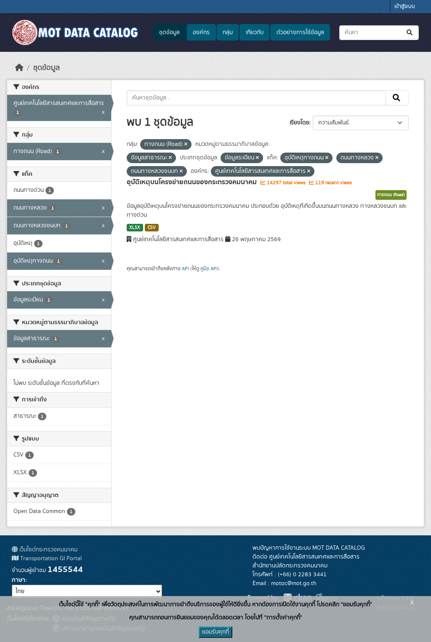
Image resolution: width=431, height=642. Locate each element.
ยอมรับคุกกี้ (215, 632)
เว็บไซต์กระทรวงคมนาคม (47, 549)
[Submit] (410, 32)
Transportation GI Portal (50, 558)
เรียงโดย (299, 122)
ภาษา (18, 580)
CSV (152, 227)
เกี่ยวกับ (254, 32)
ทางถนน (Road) (391, 195)
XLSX (134, 227)
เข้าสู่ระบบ (404, 7)
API (185, 268)
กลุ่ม (228, 32)
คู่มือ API (209, 268)
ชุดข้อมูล (169, 32)
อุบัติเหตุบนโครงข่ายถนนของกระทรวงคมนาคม (192, 182)
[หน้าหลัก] (19, 67)
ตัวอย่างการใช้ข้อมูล (300, 32)
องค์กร (201, 32)
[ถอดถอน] (185, 144)
